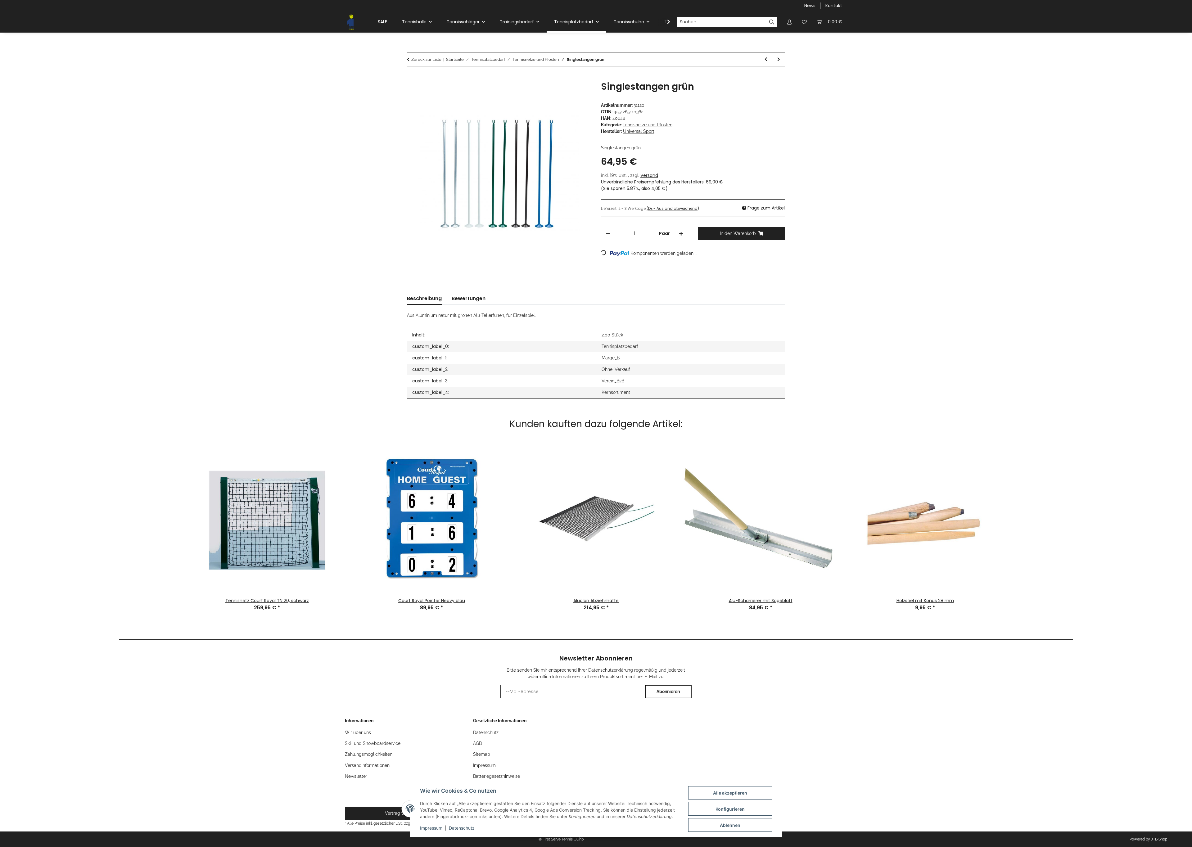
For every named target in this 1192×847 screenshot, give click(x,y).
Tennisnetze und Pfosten (647, 124)
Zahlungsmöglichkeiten (368, 754)
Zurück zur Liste (426, 59)
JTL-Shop (1159, 839)
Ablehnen (730, 825)
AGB (477, 743)
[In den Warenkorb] (412, 77)
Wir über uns (358, 732)
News (809, 5)
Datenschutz (462, 828)
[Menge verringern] (608, 233)
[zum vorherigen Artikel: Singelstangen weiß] (766, 59)
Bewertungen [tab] (468, 298)
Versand (649, 175)
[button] (789, 22)
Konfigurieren (730, 809)
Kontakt (833, 5)
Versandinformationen (367, 765)
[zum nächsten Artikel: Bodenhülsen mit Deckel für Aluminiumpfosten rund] (778, 59)
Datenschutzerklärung (610, 670)
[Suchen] (772, 22)
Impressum (431, 828)
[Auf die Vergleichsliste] (562, 93)
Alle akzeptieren (730, 792)
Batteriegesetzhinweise (496, 776)
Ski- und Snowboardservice (372, 743)
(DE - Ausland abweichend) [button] (673, 208)
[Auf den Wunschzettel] (578, 93)
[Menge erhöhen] (681, 233)
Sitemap (481, 754)
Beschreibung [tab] (424, 298)
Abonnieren (668, 691)
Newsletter (356, 776)
